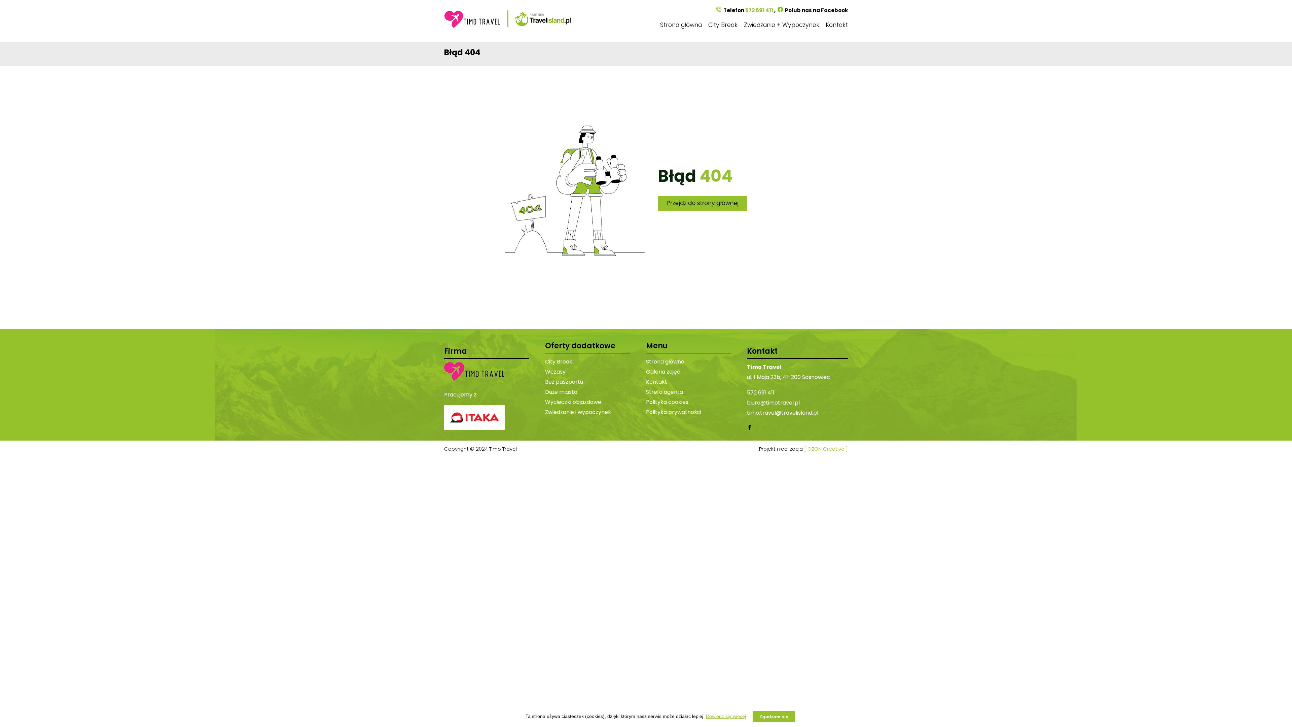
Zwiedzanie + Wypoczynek (781, 25)
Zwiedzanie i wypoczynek (578, 412)
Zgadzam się (773, 716)
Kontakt (837, 25)
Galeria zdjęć (663, 372)
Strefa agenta (664, 392)
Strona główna (681, 25)
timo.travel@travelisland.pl (782, 413)
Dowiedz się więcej (726, 716)
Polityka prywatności (673, 412)
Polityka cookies (667, 402)
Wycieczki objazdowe (573, 402)
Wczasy (555, 372)
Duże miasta (561, 392)
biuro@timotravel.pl (773, 403)
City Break (723, 25)
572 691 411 (759, 10)
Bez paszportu (564, 382)
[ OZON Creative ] (826, 448)
